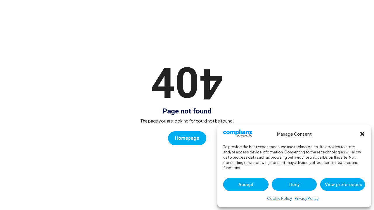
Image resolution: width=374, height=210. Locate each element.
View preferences (343, 184)
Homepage (187, 138)
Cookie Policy (279, 198)
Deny (294, 184)
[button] (362, 134)
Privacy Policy (306, 198)
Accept (245, 184)
